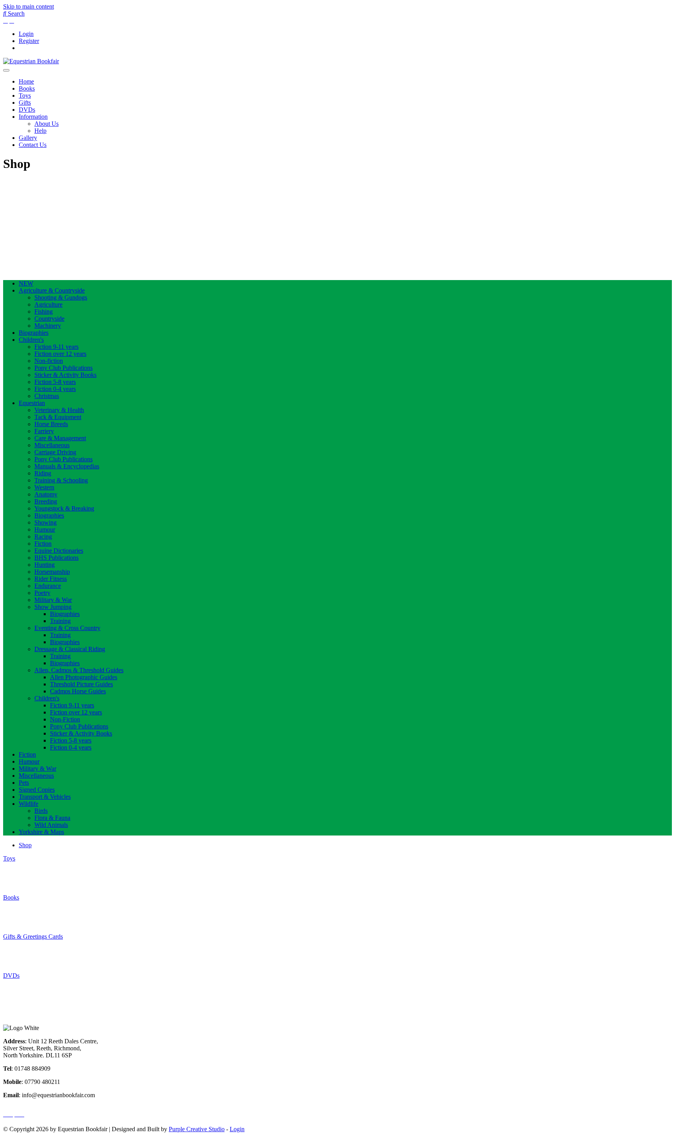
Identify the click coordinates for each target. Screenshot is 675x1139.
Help (40, 130)
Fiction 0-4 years (55, 389)
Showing (45, 522)
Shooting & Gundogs (60, 297)
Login (26, 33)
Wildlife (28, 803)
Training (60, 621)
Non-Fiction (65, 719)
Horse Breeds (51, 424)
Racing (43, 536)
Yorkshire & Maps (41, 831)
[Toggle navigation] (6, 70)
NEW (26, 283)
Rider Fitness (50, 578)
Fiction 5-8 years (55, 381)
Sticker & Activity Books (65, 374)
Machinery (47, 325)
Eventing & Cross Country (67, 628)
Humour (44, 529)
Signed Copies (37, 789)
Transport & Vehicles (45, 796)
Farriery (44, 431)
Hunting (44, 564)
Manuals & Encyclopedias (66, 466)
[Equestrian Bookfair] (31, 61)
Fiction (43, 543)
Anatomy (45, 494)
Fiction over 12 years (60, 353)
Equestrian (32, 403)
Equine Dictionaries (58, 550)
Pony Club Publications (63, 367)
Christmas (46, 396)
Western (44, 487)
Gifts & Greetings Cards (33, 936)
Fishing (43, 311)
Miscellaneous (52, 445)
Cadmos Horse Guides (78, 691)
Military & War (53, 599)
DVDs (27, 109)
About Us (46, 123)
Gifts (25, 102)
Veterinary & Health (59, 410)
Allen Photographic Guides (83, 677)
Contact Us (32, 144)
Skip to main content (28, 6)
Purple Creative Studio (197, 1129)
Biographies (33, 332)
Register (29, 40)
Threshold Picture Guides (81, 684)
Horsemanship (52, 571)
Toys (25, 95)
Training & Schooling (61, 480)
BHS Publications (56, 557)
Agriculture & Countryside (52, 290)
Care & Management (60, 438)
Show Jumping (52, 606)
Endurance (47, 585)
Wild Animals (51, 824)
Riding (42, 473)
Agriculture (48, 304)
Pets (24, 782)
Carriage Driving (55, 452)
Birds (41, 810)
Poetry (42, 592)
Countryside (49, 318)
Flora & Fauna (52, 817)
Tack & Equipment (57, 417)
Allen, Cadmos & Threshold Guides (78, 670)
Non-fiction (48, 360)
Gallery (28, 137)
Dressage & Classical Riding (69, 649)
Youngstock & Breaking (64, 508)
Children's (31, 339)
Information (33, 116)
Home (26, 81)
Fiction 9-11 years (56, 346)
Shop (25, 845)
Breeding (45, 501)
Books (27, 88)
